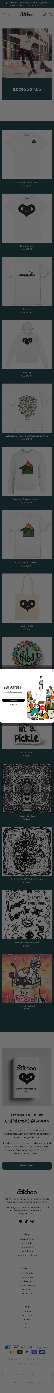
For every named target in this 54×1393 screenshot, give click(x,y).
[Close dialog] (52, 670)
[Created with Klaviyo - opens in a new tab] (27, 723)
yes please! (13, 700)
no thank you (13, 704)
